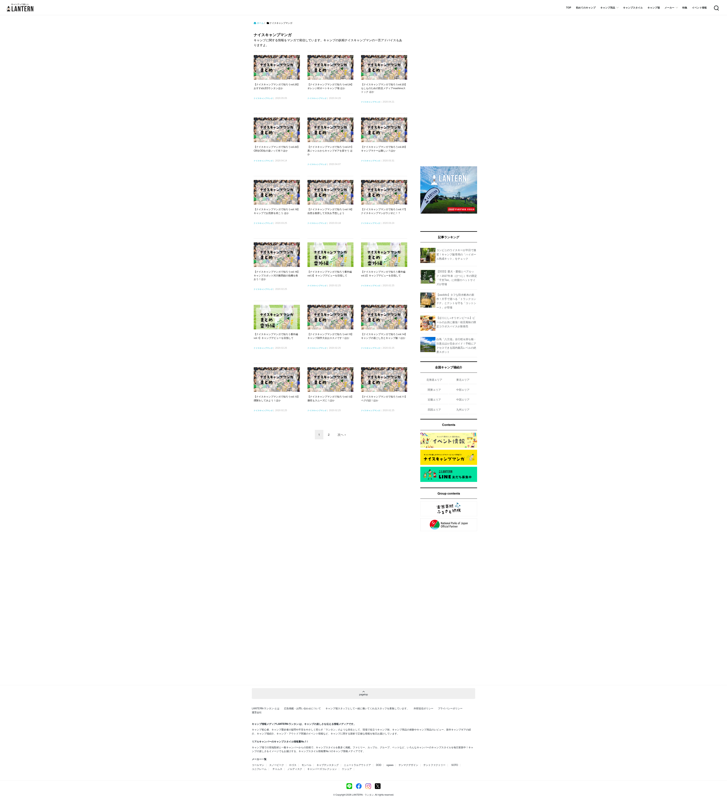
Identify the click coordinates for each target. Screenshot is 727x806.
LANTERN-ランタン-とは (265, 708)
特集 (684, 7)
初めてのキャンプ (586, 7)
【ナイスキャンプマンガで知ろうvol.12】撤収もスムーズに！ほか (330, 398)
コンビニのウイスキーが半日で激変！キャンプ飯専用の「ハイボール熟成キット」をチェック (456, 254)
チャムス (277, 769)
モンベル (306, 765)
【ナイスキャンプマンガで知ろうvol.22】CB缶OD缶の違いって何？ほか (277, 148)
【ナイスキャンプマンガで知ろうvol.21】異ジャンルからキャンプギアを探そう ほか (330, 150)
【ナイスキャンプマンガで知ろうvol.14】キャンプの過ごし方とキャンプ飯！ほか (384, 336)
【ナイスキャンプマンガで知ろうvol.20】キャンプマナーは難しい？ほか (384, 148)
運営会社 (257, 712)
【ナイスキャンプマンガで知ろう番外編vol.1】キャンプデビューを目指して (276, 336)
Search (716, 6)
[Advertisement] (332, 475)
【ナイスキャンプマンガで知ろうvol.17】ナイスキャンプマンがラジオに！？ (384, 211)
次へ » (342, 434)
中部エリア (463, 389)
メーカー (669, 7)
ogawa (389, 765)
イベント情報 (699, 7)
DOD (378, 765)
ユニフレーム (259, 769)
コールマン (258, 765)
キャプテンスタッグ (328, 765)
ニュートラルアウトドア (357, 765)
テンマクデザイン (408, 765)
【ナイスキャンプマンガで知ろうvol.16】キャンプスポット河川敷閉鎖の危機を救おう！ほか (277, 275)
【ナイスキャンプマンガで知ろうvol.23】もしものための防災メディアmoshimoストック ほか (384, 87)
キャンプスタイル (633, 7)
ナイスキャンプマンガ (263, 98)
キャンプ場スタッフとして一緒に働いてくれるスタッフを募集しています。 (367, 708)
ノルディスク (294, 769)
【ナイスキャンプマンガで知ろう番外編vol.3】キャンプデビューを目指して (329, 273)
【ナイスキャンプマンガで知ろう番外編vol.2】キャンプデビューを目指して (383, 273)
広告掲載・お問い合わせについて (302, 708)
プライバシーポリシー (450, 708)
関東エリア (434, 389)
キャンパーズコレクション (322, 769)
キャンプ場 (653, 7)
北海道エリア (434, 379)
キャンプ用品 (607, 7)
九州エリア (463, 409)
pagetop (363, 694)
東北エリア (463, 379)
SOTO (454, 765)
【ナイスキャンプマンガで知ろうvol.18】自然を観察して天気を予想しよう (330, 211)
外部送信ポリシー (423, 708)
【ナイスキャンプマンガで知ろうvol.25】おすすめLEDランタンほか (277, 86)
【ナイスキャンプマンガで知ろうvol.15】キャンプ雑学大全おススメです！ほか (330, 336)
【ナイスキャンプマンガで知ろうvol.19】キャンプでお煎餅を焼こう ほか (277, 211)
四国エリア (434, 409)
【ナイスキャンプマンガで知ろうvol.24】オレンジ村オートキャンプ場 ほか (330, 86)
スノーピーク (276, 765)
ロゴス (292, 765)
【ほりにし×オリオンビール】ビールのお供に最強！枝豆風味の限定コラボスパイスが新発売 (456, 322)
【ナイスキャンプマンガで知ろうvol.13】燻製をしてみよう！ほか (277, 398)
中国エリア (463, 399)
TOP (568, 7)
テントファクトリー (434, 765)
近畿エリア (434, 399)
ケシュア (347, 769)
